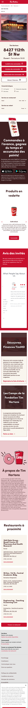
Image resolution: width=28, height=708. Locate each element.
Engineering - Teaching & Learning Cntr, (13, 595)
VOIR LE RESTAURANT (8, 547)
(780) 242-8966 (8, 572)
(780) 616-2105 (8, 599)
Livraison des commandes (12, 69)
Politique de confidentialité (8, 658)
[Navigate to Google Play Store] (21, 171)
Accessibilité (4, 668)
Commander (14, 238)
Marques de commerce (7, 665)
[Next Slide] (26, 222)
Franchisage (4, 643)
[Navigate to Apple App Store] (7, 171)
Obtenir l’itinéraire (12, 80)
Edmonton (16, 5)
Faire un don (8, 419)
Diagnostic (4, 671)
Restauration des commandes (13, 74)
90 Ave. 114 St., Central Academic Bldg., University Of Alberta (13, 568)
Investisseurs (4, 646)
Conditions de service (7, 662)
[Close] (25, 685)
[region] (14, 695)
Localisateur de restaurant (8, 636)
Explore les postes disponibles (9, 622)
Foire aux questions (6, 653)
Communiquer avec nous (8, 650)
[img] (12, 678)
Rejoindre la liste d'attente (14, 367)
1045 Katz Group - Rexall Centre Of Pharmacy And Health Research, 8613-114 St (13, 540)
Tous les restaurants (5, 5)
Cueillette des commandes (13, 64)
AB (11, 5)
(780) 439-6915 (8, 544)
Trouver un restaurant (14, 610)
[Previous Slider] (2, 222)
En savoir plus (5, 629)
